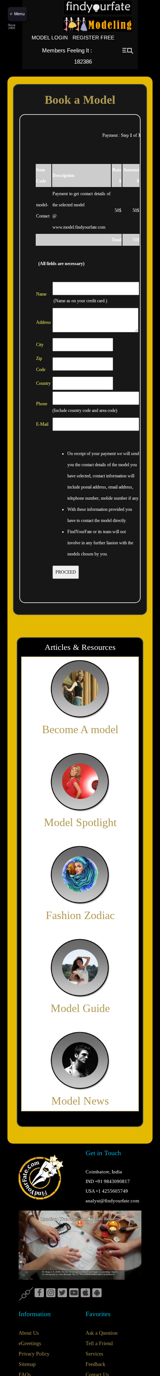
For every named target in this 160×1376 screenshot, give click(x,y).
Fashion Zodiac (80, 915)
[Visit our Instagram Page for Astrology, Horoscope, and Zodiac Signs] (51, 1293)
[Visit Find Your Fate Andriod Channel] (97, 1293)
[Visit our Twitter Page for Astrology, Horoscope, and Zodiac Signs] (62, 1293)
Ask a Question (102, 1333)
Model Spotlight (80, 822)
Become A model (80, 729)
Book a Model (80, 99)
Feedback (95, 1364)
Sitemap (27, 1364)
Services (94, 1354)
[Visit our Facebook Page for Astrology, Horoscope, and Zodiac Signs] (39, 1293)
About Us (29, 1333)
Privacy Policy (34, 1354)
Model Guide (80, 1008)
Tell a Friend (99, 1343)
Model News (80, 1101)
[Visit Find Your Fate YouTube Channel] (74, 1293)
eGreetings (30, 1343)
